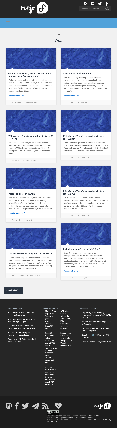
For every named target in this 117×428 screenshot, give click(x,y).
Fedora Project (93, 416)
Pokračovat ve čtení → (18, 96)
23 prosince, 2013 (33, 275)
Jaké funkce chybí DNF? (22, 193)
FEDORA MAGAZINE (14, 309)
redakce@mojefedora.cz (64, 418)
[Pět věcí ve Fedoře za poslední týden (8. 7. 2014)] (31, 121)
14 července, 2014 (29, 160)
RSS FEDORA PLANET (89, 309)
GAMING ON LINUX (50, 309)
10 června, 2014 (28, 220)
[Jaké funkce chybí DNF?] (31, 178)
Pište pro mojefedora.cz (85, 418)
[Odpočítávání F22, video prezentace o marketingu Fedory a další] (31, 58)
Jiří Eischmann (17, 102)
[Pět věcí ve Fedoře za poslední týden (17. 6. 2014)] (86, 121)
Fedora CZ (71, 102)
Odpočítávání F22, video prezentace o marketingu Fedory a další (29, 74)
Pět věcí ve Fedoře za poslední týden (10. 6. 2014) (84, 192)
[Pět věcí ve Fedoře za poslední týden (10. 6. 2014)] (86, 176)
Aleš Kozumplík (18, 275)
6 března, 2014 (82, 278)
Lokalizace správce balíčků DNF (81, 249)
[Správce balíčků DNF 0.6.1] (86, 58)
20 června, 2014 (83, 215)
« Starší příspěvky (13, 290)
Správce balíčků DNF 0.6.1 (78, 73)
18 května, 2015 (31, 102)
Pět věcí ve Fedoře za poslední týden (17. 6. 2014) (84, 137)
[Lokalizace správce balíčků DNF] (86, 234)
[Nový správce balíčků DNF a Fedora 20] (31, 238)
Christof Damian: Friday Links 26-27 (96, 342)
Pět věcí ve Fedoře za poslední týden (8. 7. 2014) (31, 137)
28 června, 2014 (83, 158)
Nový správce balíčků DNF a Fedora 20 (30, 253)
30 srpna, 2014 (82, 102)
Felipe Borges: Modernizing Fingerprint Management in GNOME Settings (96, 315)
